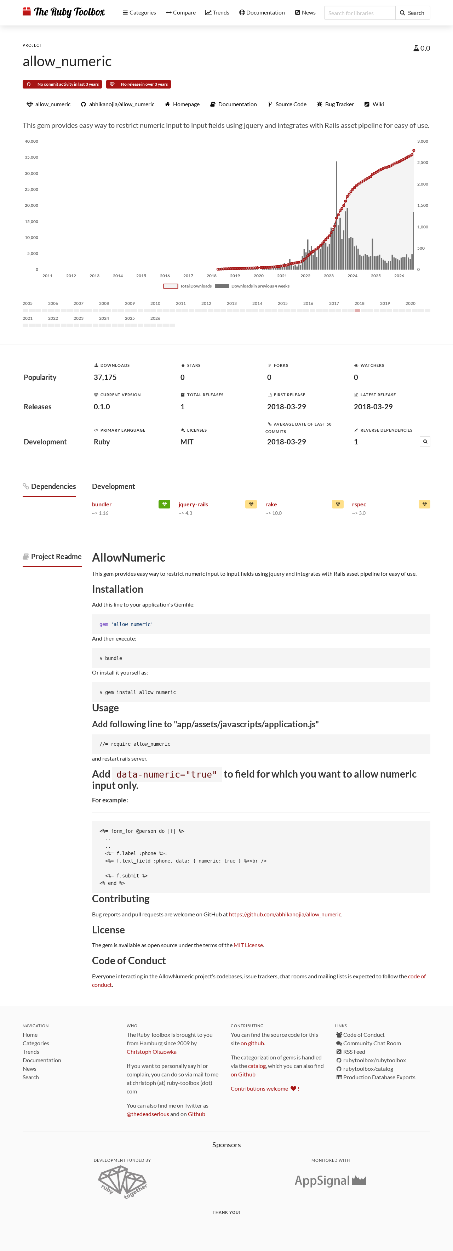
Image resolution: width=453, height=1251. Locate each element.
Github (196, 1113)
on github (252, 1043)
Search (31, 1077)
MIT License (248, 945)
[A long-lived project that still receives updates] (164, 505)
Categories (36, 1043)
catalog (257, 1065)
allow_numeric (67, 60)
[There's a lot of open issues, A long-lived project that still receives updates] (338, 505)
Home (30, 1034)
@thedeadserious (148, 1113)
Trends (31, 1051)
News (29, 1068)
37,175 (105, 377)
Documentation (42, 1060)
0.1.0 (102, 406)
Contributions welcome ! (265, 1088)
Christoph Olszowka (152, 1051)
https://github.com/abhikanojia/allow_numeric (285, 914)
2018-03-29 (286, 406)
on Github (243, 1074)
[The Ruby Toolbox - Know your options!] (63, 12)
